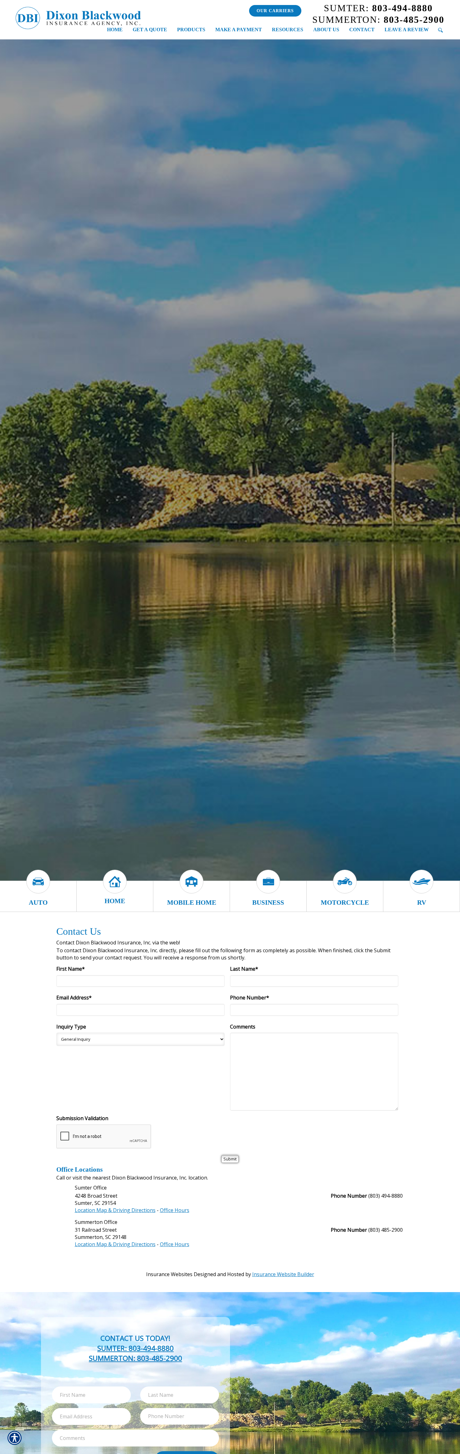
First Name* (70, 968)
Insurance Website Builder (283, 1274)
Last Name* (244, 968)
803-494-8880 (378, 8)
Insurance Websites (169, 1274)
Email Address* (74, 997)
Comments (242, 1026)
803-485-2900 (378, 19)
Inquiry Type (71, 1026)
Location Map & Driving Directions (115, 1210)
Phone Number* (249, 997)
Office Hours (174, 1210)
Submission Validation (82, 1118)
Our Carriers (275, 10)
